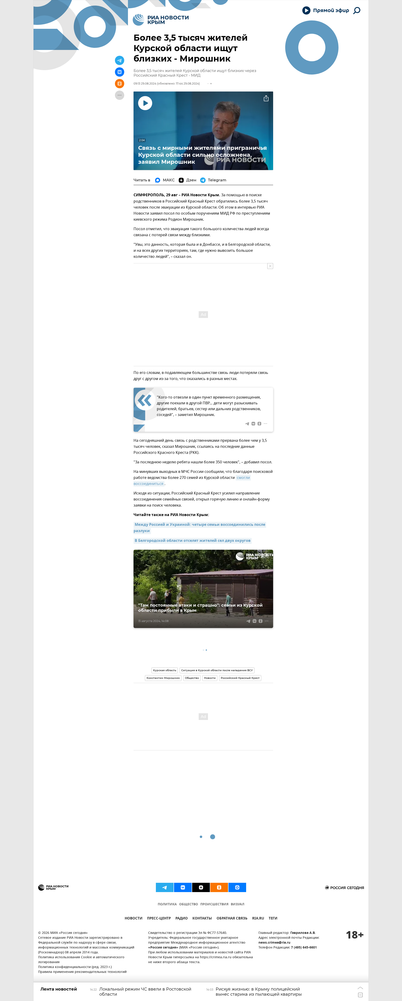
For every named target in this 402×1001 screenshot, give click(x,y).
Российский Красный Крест (240, 678)
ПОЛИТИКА (167, 904)
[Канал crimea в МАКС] (237, 887)
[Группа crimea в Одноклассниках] (219, 887)
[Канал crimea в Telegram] (165, 887)
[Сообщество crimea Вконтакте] (183, 887)
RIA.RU (258, 919)
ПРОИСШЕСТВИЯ (214, 904)
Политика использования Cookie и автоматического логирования (81, 960)
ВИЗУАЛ (237, 904)
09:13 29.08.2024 (145, 83)
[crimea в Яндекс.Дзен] (201, 887)
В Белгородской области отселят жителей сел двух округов (193, 541)
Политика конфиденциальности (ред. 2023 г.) (75, 967)
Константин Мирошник (163, 678)
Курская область (164, 670)
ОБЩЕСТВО (188, 904)
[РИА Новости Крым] (160, 20)
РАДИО (181, 919)
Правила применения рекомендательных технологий (82, 972)
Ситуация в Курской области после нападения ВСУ (217, 670)
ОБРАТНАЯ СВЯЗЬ (232, 919)
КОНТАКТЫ (202, 919)
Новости (210, 678)
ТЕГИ (273, 919)
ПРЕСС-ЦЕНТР (159, 919)
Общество (192, 678)
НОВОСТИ (133, 919)
